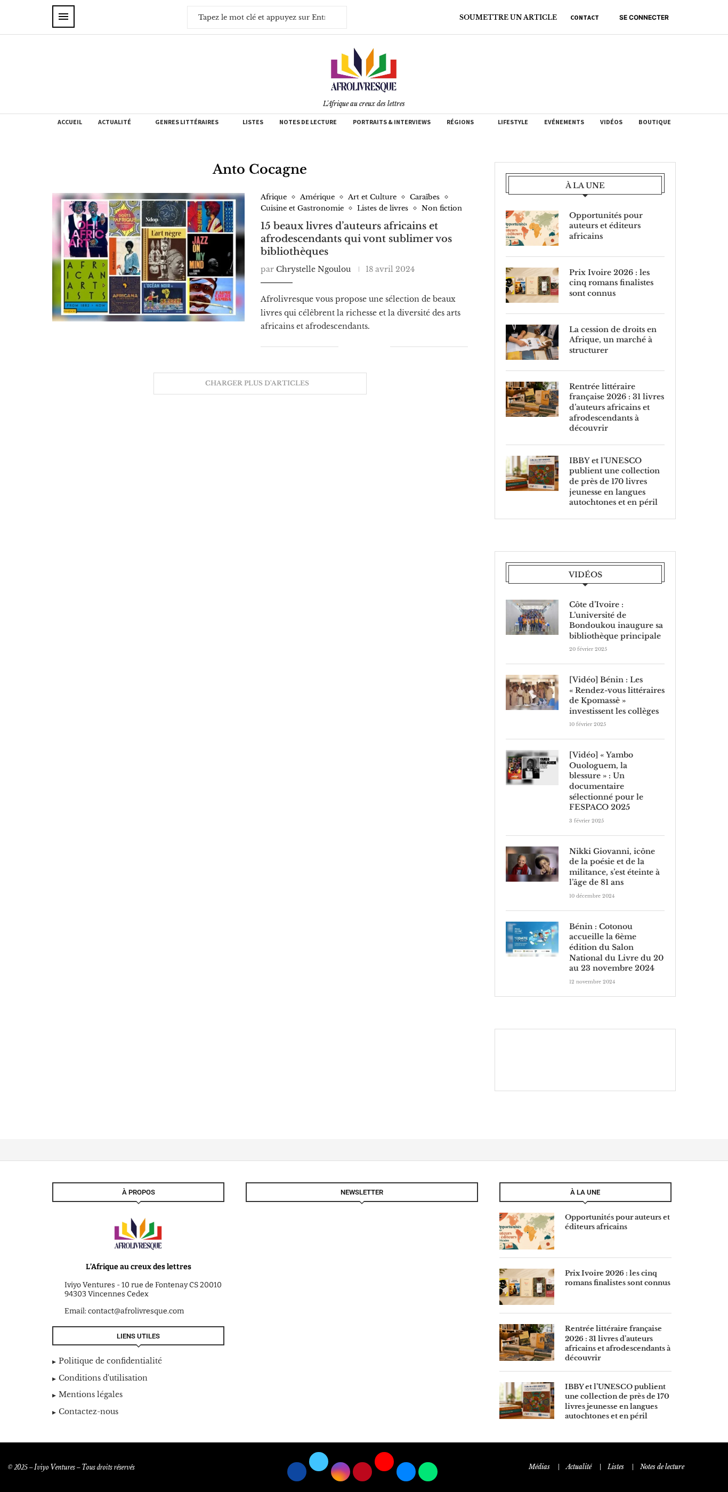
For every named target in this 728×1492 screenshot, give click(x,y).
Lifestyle (513, 122)
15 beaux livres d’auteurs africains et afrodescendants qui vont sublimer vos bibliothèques (356, 239)
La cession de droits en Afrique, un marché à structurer (613, 340)
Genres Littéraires (187, 122)
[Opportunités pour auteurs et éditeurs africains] (532, 228)
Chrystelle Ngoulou (313, 269)
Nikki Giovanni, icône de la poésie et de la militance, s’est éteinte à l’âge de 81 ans (614, 867)
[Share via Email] (382, 346)
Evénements (564, 122)
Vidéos (611, 122)
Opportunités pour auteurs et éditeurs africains (606, 226)
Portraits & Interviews (392, 122)
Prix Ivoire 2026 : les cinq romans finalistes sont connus (611, 283)
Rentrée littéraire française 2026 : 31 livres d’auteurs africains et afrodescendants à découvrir (616, 407)
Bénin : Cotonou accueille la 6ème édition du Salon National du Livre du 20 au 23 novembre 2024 (616, 947)
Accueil (70, 122)
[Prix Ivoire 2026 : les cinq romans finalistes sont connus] (532, 285)
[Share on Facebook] (354, 346)
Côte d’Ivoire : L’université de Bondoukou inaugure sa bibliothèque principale (616, 620)
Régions (460, 122)
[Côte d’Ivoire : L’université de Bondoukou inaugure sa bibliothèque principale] (532, 617)
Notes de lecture (308, 122)
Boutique (654, 122)
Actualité (114, 122)
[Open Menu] (63, 16)
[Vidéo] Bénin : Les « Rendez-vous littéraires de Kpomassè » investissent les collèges (617, 695)
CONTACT (584, 17)
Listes (252, 122)
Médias (539, 1467)
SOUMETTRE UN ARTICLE (508, 17)
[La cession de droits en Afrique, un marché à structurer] (532, 342)
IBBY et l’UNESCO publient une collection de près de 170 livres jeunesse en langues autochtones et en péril (614, 481)
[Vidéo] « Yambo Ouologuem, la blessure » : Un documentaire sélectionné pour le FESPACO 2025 (606, 781)
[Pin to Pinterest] (371, 346)
